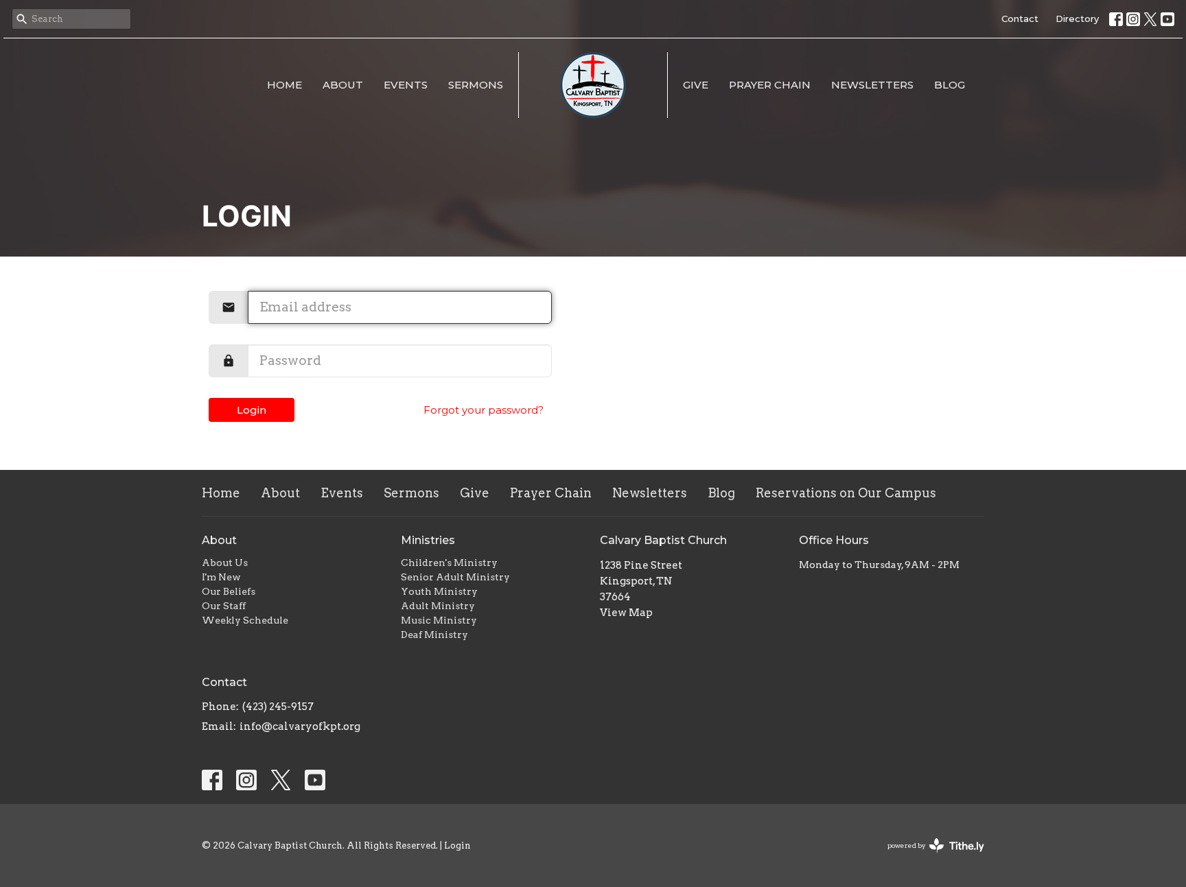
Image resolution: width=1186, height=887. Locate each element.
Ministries (428, 540)
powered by (928, 857)
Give (695, 84)
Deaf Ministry (434, 634)
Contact (1019, 18)
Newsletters (872, 84)
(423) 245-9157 (278, 706)
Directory (1077, 18)
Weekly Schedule (245, 620)
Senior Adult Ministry (455, 576)
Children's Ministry (449, 562)
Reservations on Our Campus (846, 493)
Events (406, 84)
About (343, 84)
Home (284, 84)
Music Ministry (439, 620)
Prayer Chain (770, 84)
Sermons (475, 84)
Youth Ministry (439, 591)
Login (251, 409)
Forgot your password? (483, 409)
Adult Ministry (438, 605)
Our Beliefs (228, 591)
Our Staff (224, 605)
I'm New (221, 576)
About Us (225, 562)
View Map (626, 612)
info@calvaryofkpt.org (300, 726)
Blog (949, 84)
